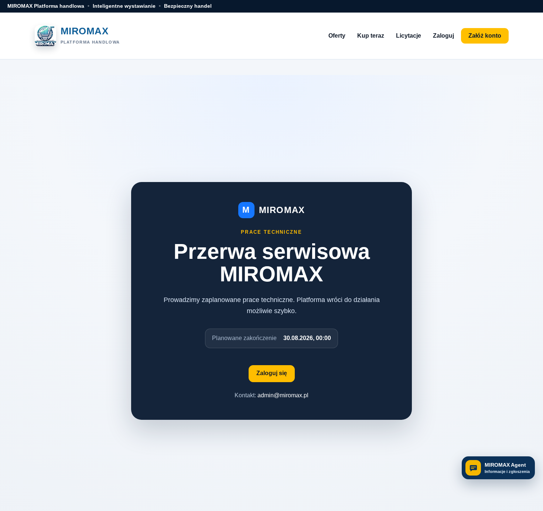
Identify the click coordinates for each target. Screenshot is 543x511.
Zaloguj (443, 35)
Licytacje (408, 35)
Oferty (336, 35)
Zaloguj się (271, 373)
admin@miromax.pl (282, 395)
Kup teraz (370, 35)
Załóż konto (484, 35)
